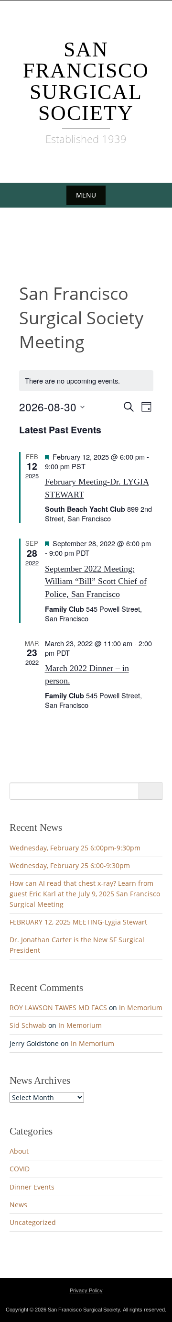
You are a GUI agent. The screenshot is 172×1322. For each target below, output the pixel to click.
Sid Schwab (28, 1025)
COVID (20, 1168)
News (18, 1204)
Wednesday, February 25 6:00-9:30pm (70, 865)
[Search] (150, 791)
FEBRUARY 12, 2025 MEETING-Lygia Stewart (78, 921)
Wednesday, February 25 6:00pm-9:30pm (75, 847)
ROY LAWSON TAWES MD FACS (58, 1007)
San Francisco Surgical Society (86, 81)
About (19, 1151)
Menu (86, 194)
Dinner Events (32, 1186)
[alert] (86, 380)
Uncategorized (33, 1222)
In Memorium (140, 1007)
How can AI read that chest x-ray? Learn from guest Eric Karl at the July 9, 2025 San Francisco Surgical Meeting (85, 894)
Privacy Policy (86, 1290)
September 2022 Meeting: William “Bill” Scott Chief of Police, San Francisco (96, 581)
